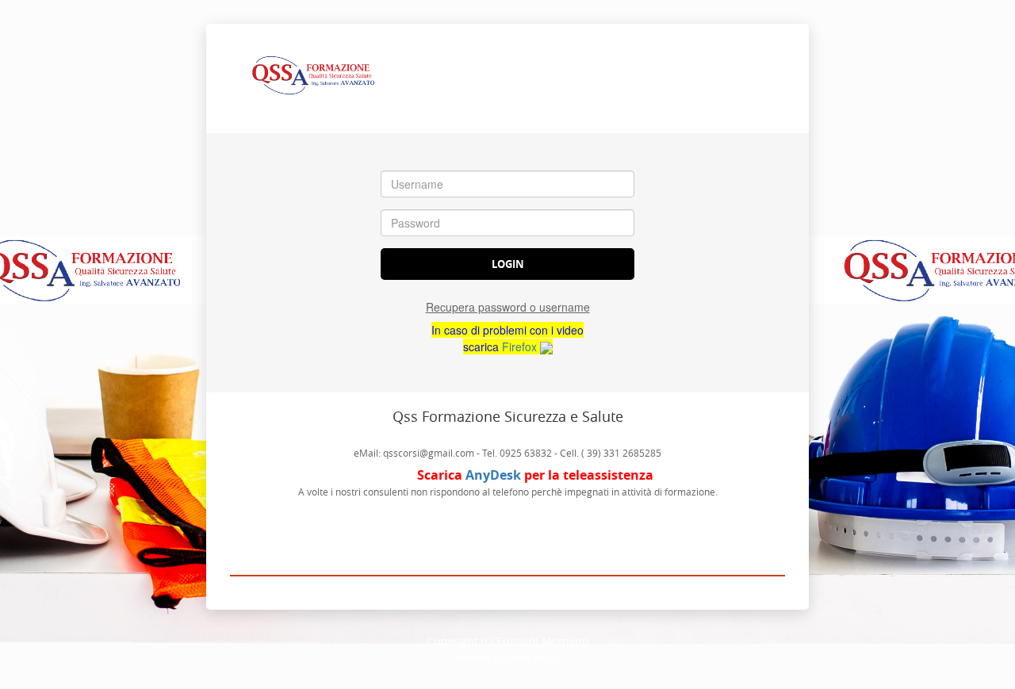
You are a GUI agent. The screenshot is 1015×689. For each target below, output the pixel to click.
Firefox (521, 346)
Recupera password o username (508, 306)
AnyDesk (493, 475)
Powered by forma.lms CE (508, 658)
